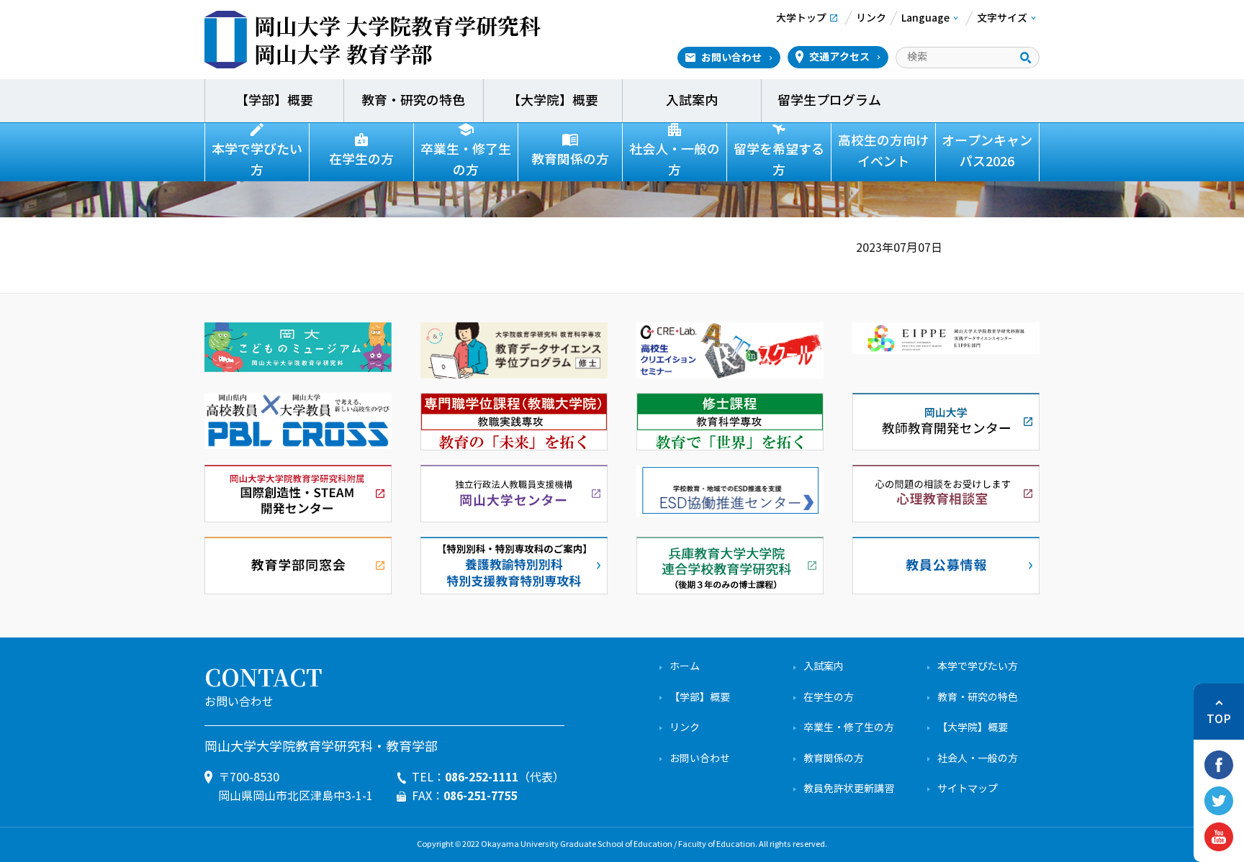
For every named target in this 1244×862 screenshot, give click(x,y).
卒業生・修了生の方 (465, 160)
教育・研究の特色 (413, 101)
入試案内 (692, 101)
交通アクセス (839, 56)
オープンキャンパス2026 (987, 151)
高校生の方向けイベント (883, 151)
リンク (685, 728)
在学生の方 (361, 160)
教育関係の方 (570, 160)
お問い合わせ (731, 57)
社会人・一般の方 (674, 160)
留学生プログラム (831, 101)
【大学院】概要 (553, 101)
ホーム (685, 667)
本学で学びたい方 (257, 160)
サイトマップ (967, 789)
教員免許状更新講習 (848, 789)
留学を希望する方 (779, 160)
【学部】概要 (274, 101)
